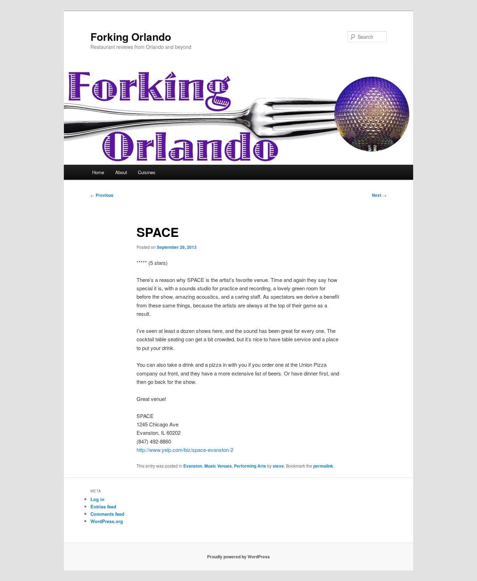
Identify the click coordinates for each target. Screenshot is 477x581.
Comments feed (107, 514)
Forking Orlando (130, 36)
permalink (323, 466)
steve (278, 466)
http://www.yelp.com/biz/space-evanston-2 (185, 449)
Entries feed (103, 506)
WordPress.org (106, 521)
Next (379, 195)
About (121, 172)
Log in (97, 499)
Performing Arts (250, 466)
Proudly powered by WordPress (238, 556)
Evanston (192, 466)
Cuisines (146, 172)
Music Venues (218, 466)
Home (98, 172)
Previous (101, 195)
